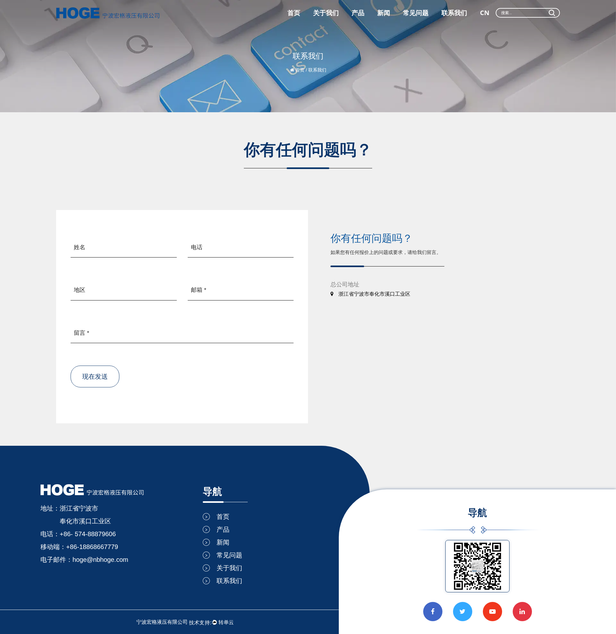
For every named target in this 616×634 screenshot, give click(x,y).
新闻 (383, 12)
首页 (293, 12)
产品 (358, 12)
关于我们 (326, 12)
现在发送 (95, 376)
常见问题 (416, 12)
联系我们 (454, 12)
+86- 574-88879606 (88, 533)
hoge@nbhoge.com (100, 559)
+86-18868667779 (92, 546)
